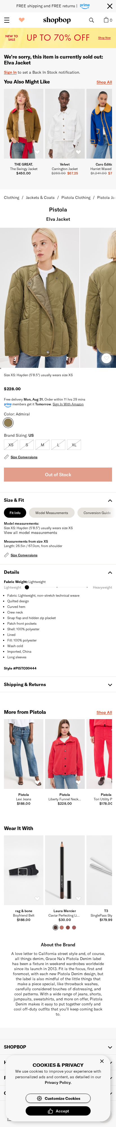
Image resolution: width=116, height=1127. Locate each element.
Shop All (104, 82)
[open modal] (40, 298)
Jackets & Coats (40, 197)
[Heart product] (106, 358)
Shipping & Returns (25, 684)
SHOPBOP (15, 1046)
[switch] (37, 152)
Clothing (11, 197)
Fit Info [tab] (15, 514)
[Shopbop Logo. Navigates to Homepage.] (57, 20)
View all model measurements (30, 532)
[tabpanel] (58, 540)
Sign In (10, 72)
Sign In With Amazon (68, 404)
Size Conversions (24, 457)
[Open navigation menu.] (7, 20)
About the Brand (58, 944)
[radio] (11, 445)
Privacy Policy (58, 1082)
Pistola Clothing (75, 197)
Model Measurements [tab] (52, 514)
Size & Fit (14, 500)
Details (11, 572)
